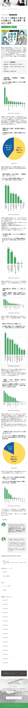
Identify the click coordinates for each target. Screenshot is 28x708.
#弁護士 (14, 27)
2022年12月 (6, 658)
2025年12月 (6, 608)
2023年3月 (5, 654)
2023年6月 (5, 650)
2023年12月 (6, 637)
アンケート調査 (6, 586)
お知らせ (5, 571)
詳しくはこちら (14, 697)
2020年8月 (5, 662)
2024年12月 (6, 621)
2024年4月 (5, 629)
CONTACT (9, 673)
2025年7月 (5, 612)
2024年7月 (5, 625)
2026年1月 (5, 604)
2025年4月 (5, 616)
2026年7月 (5, 600)
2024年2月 (5, 633)
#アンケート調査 (6, 27)
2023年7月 (5, 646)
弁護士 (4, 590)
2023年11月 (6, 641)
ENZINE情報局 (6, 561)
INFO (4, 560)
